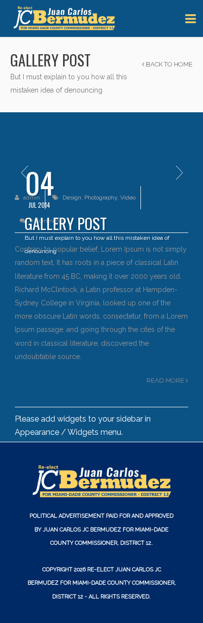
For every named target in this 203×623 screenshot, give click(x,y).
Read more (166, 380)
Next (178, 173)
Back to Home (168, 64)
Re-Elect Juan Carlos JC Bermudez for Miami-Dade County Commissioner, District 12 (102, 582)
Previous (24, 173)
